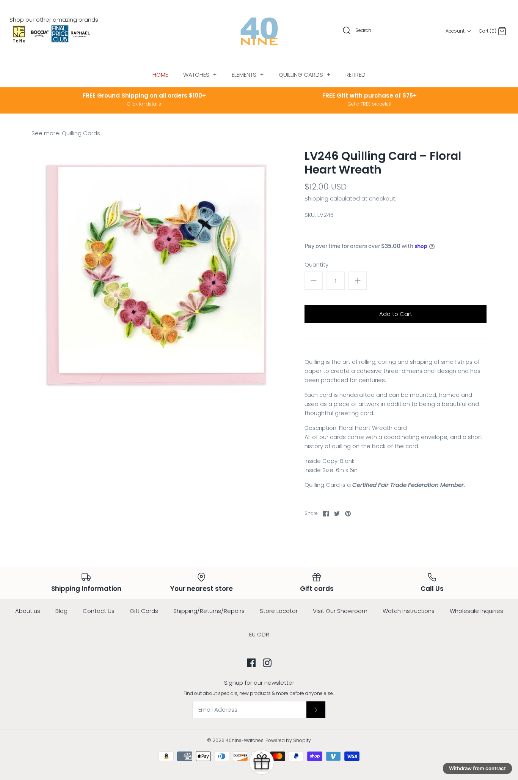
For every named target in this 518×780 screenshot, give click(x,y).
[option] (156, 274)
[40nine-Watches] (259, 31)
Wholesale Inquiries (476, 611)
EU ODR (259, 634)
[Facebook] (251, 662)
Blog (61, 611)
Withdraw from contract (477, 768)
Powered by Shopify (288, 740)
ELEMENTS (248, 75)
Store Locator (279, 611)
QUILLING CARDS (304, 75)
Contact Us (99, 611)
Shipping (316, 198)
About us (27, 611)
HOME (160, 75)
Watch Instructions (409, 611)
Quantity (316, 264)
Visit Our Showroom (340, 611)
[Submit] (315, 709)
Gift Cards (144, 611)
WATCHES (200, 75)
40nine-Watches (245, 740)
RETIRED (355, 75)
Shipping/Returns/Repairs (209, 611)
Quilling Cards (81, 133)
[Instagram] (267, 662)
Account (455, 31)
